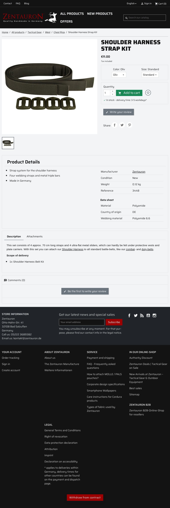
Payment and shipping (100, 358)
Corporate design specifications (106, 384)
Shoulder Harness (72, 249)
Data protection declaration (61, 443)
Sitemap (134, 394)
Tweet (122, 125)
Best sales (135, 388)
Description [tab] (14, 236)
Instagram (155, 316)
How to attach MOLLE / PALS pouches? (104, 376)
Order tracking (10, 358)
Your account (12, 352)
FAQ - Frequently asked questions (101, 366)
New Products (100, 13)
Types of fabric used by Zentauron (101, 409)
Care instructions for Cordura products (104, 399)
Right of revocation (55, 436)
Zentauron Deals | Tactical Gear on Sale (148, 366)
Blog (26, 3)
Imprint (48, 455)
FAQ (18, 3)
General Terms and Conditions (62, 430)
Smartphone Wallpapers (101, 391)
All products (72, 13)
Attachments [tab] (35, 236)
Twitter (136, 316)
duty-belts (147, 249)
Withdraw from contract (85, 497)
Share (114, 125)
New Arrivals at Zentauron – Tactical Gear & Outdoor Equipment (146, 378)
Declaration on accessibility (61, 461)
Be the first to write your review (86, 291)
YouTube (148, 316)
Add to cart (129, 92)
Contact (8, 3)
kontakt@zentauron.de (27, 338)
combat (130, 249)
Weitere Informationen (58, 370)
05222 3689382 (21, 334)
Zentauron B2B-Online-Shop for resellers (146, 412)
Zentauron (138, 172)
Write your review (120, 112)
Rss (142, 316)
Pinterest (129, 125)
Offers (66, 21)
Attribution (51, 449)
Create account (11, 370)
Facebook (130, 316)
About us (49, 358)
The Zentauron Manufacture (61, 364)
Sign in (6, 364)
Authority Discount (140, 358)
